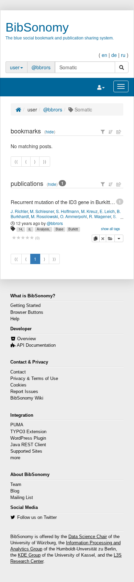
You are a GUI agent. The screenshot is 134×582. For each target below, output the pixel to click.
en (104, 54)
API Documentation (36, 345)
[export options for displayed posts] (118, 131)
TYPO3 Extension (28, 431)
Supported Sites (26, 451)
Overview (26, 338)
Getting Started (25, 305)
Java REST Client (28, 444)
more (15, 457)
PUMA (16, 425)
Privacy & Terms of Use (34, 378)
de (114, 54)
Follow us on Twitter (37, 517)
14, (21, 229)
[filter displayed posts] (103, 131)
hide (50, 131)
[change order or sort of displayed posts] (111, 131)
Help (14, 319)
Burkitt (73, 229)
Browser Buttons (26, 312)
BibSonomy (37, 27)
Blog (14, 491)
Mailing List (21, 497)
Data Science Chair (87, 536)
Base (59, 229)
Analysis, (43, 229)
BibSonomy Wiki (26, 398)
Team (15, 484)
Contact (18, 372)
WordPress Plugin (28, 438)
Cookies (18, 385)
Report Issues (24, 391)
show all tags (110, 228)
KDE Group (29, 555)
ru (123, 54)
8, (30, 229)
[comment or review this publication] (23, 237)
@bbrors (41, 67)
